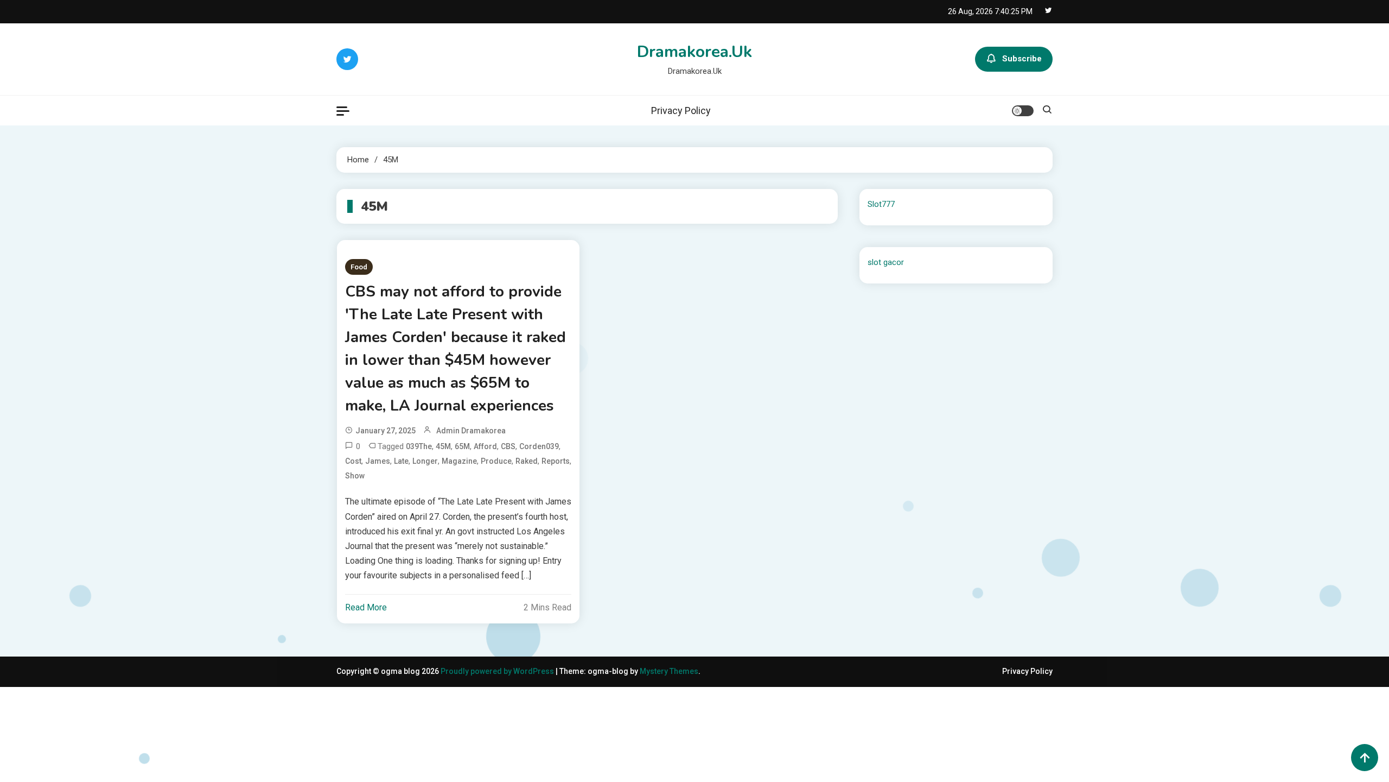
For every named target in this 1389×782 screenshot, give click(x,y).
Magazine (459, 461)
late (401, 461)
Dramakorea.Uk (694, 52)
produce (496, 461)
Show (355, 475)
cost (353, 461)
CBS (508, 446)
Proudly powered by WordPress (498, 671)
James (377, 461)
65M (462, 446)
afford (485, 446)
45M (443, 446)
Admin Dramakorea (471, 430)
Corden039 (539, 446)
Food (359, 267)
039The (419, 446)
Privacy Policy (681, 110)
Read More (366, 607)
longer (425, 461)
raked (526, 461)
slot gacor (886, 262)
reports (555, 461)
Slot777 (881, 204)
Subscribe (1022, 59)
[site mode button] (1023, 110)
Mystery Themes (669, 671)
